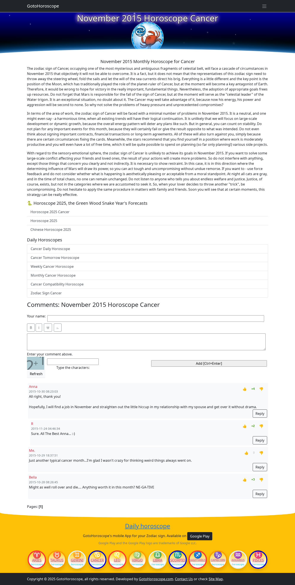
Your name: (36, 316)
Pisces (258, 560)
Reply (259, 413)
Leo (117, 560)
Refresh (36, 373)
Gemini (77, 560)
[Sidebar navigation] (264, 6)
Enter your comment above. (50, 354)
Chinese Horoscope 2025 (50, 229)
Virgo (137, 560)
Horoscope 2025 (43, 220)
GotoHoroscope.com (156, 579)
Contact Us (184, 579)
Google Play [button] (199, 536)
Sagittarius (198, 560)
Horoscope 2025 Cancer (50, 211)
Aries (36, 560)
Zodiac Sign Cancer (46, 293)
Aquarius (238, 560)
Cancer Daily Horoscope (50, 248)
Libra (157, 560)
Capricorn (218, 560)
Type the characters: (73, 367)
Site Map (216, 579)
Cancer (97, 560)
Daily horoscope (147, 526)
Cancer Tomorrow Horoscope (55, 257)
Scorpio (177, 560)
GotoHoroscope (43, 6)
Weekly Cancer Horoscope (52, 266)
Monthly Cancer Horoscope (53, 275)
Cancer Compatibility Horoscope (57, 284)
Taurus (56, 560)
